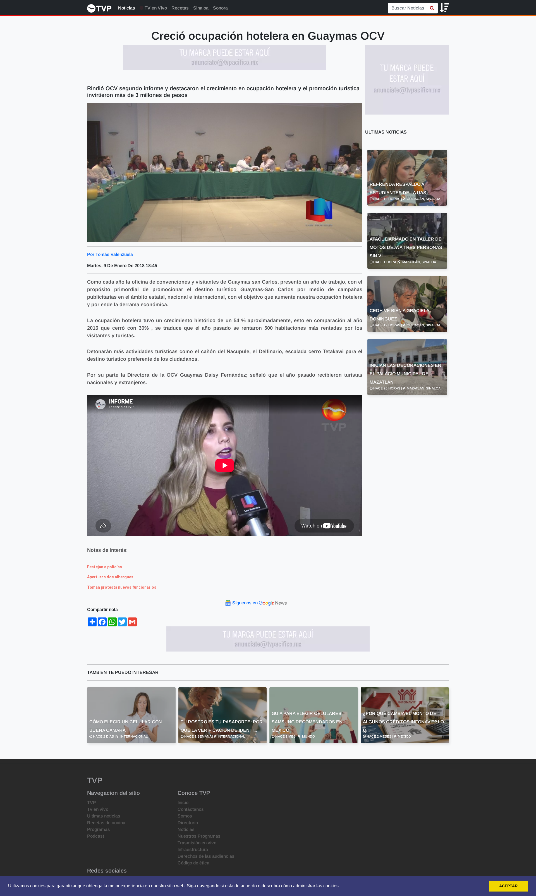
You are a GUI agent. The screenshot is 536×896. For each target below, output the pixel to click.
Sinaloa (201, 8)
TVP (91, 802)
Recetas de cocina (106, 822)
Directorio (188, 822)
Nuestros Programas (199, 836)
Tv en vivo (97, 809)
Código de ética (193, 863)
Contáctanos (191, 809)
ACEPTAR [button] (508, 886)
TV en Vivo (155, 8)
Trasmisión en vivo (197, 842)
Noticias (126, 8)
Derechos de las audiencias (206, 856)
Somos (185, 816)
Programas (98, 829)
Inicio (183, 802)
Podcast (95, 836)
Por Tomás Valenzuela (110, 254)
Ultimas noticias (103, 816)
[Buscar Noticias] (432, 8)
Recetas (180, 8)
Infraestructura (193, 849)
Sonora (220, 8)
